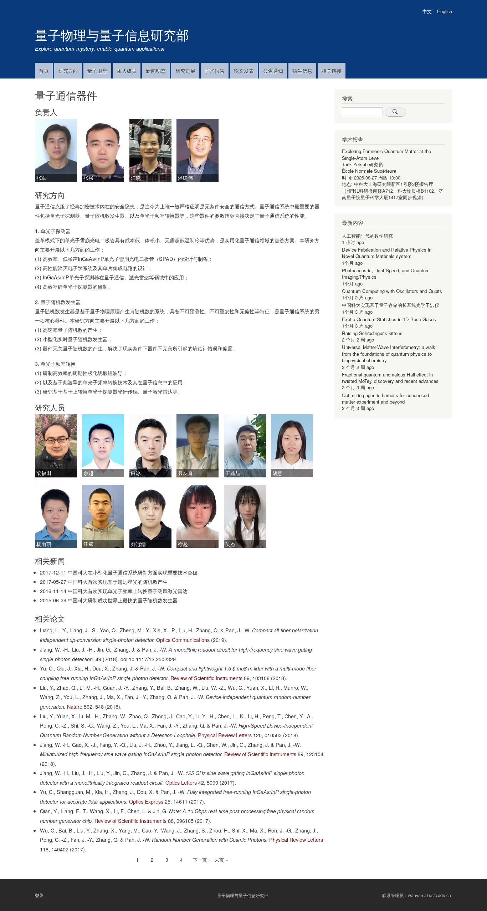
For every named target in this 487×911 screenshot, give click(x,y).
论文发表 (244, 70)
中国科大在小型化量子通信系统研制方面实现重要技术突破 (133, 572)
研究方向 (68, 70)
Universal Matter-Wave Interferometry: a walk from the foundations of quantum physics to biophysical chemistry (388, 354)
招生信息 (302, 70)
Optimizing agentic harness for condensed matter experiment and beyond (385, 398)
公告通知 (273, 70)
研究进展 (185, 70)
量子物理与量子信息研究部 (112, 34)
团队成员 (127, 70)
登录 (39, 895)
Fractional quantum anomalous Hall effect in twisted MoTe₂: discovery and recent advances (390, 377)
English (444, 11)
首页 (44, 70)
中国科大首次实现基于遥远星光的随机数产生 (118, 581)
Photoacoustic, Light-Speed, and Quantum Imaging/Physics (386, 273)
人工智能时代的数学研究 (367, 235)
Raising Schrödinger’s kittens (372, 333)
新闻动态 (156, 70)
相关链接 (332, 70)
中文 (427, 11)
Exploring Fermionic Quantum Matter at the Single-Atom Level (386, 154)
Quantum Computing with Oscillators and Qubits (392, 291)
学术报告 (215, 70)
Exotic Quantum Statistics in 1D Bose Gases (389, 319)
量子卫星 (97, 70)
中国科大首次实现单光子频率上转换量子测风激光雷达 (128, 590)
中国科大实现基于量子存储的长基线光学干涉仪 (390, 305)
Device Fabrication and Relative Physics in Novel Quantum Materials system (386, 252)
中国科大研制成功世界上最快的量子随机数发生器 (123, 600)
